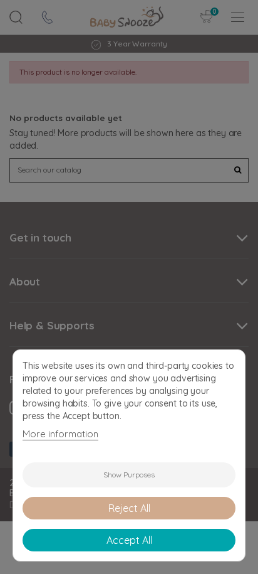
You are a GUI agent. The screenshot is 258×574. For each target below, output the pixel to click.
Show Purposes (129, 474)
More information (60, 434)
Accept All (129, 540)
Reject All (129, 508)
